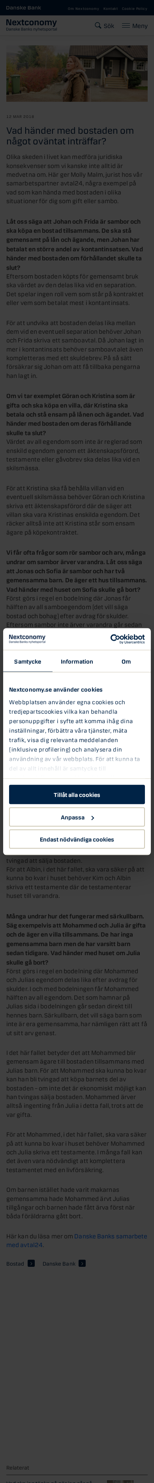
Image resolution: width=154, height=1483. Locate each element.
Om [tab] (126, 661)
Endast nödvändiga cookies (77, 839)
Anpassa (73, 817)
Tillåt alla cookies (77, 794)
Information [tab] (77, 661)
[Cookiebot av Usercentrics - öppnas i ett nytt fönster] (111, 639)
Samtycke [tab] (27, 661)
